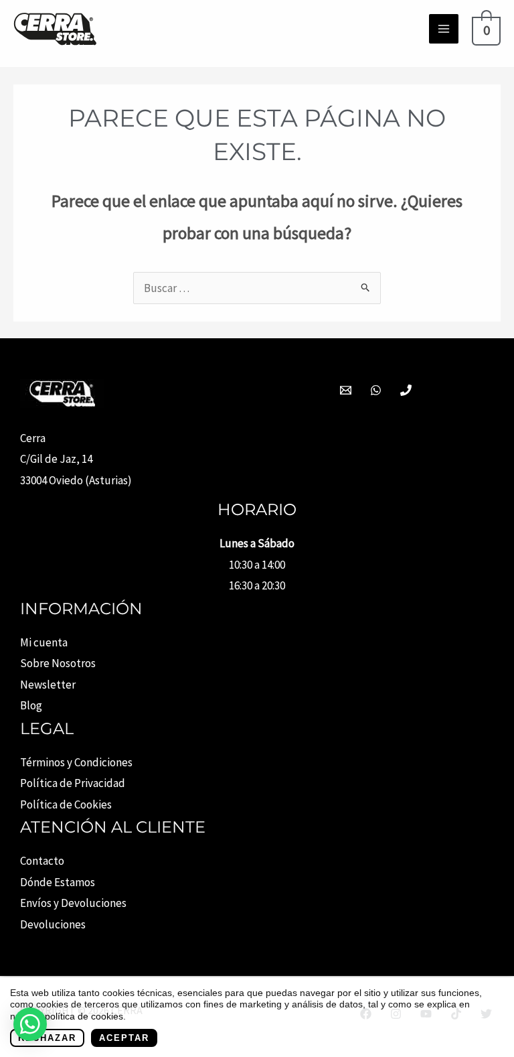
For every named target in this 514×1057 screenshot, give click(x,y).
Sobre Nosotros (58, 663)
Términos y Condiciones (76, 762)
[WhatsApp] (375, 390)
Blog (31, 705)
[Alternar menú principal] (443, 29)
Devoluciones (53, 924)
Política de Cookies (66, 804)
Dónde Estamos (57, 882)
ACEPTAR (124, 1038)
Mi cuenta (44, 642)
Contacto (42, 860)
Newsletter (48, 684)
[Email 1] (345, 390)
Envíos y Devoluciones (73, 903)
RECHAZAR (47, 1038)
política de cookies (84, 1016)
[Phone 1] (406, 390)
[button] (30, 1024)
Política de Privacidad (72, 783)
